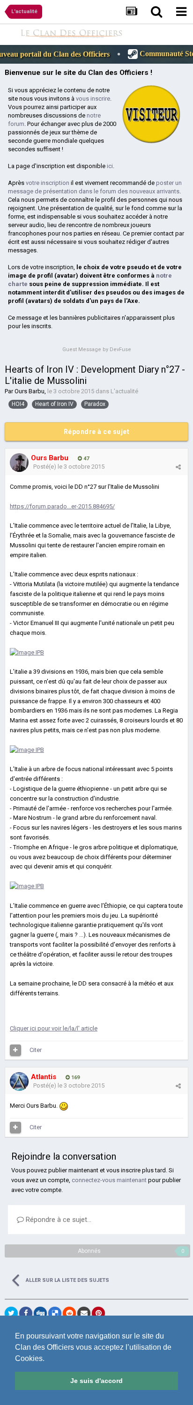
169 (75, 1077)
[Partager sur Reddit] (69, 1313)
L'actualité (124, 391)
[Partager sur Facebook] (25, 1313)
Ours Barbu (30, 391)
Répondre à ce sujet (97, 431)
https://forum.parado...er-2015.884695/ (62, 506)
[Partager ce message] (178, 467)
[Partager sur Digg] (40, 1313)
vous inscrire (93, 98)
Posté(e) (68, 466)
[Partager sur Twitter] (11, 1313)
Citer (36, 1049)
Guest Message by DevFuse (96, 349)
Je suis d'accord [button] (96, 1380)
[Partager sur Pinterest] (98, 1313)
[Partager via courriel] (83, 1313)
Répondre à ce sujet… (57, 1219)
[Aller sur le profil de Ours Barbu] (19, 462)
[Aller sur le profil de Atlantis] (19, 1081)
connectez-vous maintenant (109, 1180)
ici (110, 165)
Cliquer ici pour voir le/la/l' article (53, 1028)
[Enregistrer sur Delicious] (54, 1313)
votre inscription (47, 182)
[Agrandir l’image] (63, 1105)
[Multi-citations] (15, 1050)
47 (85, 459)
